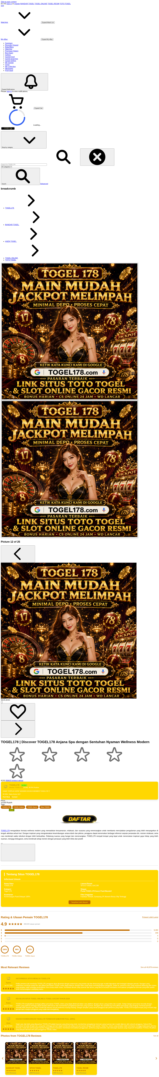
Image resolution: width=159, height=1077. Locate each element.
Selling (8, 55)
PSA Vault (9, 70)
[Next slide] (156, 1058)
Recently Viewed (11, 45)
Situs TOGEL (45, 807)
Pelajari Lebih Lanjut (150, 917)
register (17, 4)
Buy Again (9, 53)
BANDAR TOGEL (27, 4)
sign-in (9, 91)
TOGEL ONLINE (41, 4)
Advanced (44, 184)
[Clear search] (97, 157)
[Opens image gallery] (2, 702)
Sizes (7, 65)
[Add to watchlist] (18, 711)
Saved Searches (11, 59)
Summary (9, 43)
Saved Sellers (10, 61)
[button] (20, 176)
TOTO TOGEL (65, 4)
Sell (2, 6)
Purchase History (11, 51)
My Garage (9, 63)
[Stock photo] (69, 331)
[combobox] (24, 164)
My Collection (10, 67)
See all (155, 1036)
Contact (14, 797)
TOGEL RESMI (53, 4)
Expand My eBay (47, 39)
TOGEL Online (19, 807)
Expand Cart (38, 108)
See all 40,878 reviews (149, 967)
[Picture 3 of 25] (69, 469)
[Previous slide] (3, 1058)
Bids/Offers (9, 47)
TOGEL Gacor (32, 807)
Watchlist (8, 49)
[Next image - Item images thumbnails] (18, 729)
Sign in (9, 4)
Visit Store (6, 797)
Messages (9, 68)
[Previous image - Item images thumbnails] (18, 554)
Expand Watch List (48, 22)
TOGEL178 (6, 807)
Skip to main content (8, 2)
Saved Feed (10, 57)
